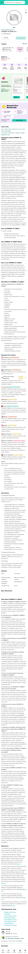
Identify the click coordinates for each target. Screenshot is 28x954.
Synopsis (17, 132)
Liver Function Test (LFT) (10, 915)
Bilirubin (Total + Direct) (10, 912)
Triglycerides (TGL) (8, 923)
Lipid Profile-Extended (9, 917)
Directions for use (17, 129)
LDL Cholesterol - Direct (10, 921)
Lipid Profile (7, 914)
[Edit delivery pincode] (26, 58)
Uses (2, 129)
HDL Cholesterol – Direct (10, 919)
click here (18, 864)
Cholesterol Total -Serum (10, 925)
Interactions (11, 132)
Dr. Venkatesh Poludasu (13, 938)
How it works (8, 129)
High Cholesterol (6, 33)
